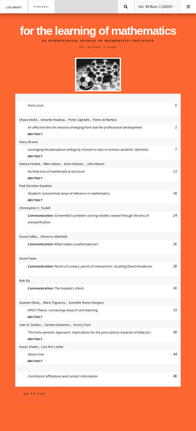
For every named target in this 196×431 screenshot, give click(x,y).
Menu (188, 6)
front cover (35, 105)
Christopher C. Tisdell (34, 207)
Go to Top (34, 393)
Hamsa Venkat (29, 163)
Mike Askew (52, 163)
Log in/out (14, 7)
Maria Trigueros (54, 302)
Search (125, 6)
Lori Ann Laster (52, 346)
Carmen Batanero (57, 324)
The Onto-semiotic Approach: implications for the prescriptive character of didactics (89, 332)
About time (35, 354)
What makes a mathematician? (62, 244)
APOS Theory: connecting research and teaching (62, 310)
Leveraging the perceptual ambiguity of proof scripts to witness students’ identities (87, 149)
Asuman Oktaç (29, 302)
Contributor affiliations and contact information (62, 376)
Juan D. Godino (30, 324)
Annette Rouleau (53, 119)
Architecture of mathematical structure (55, 171)
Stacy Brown (28, 141)
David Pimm (27, 258)
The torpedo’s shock (55, 288)
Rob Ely (24, 280)
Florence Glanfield (53, 236)
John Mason (95, 163)
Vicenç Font (82, 324)
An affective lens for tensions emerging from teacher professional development (84, 127)
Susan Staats (28, 346)
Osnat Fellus (28, 236)
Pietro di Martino (105, 119)
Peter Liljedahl (78, 119)
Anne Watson (73, 163)
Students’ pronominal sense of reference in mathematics (68, 193)
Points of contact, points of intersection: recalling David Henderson (89, 266)
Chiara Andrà (28, 119)
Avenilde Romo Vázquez (86, 302)
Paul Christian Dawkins (35, 185)
